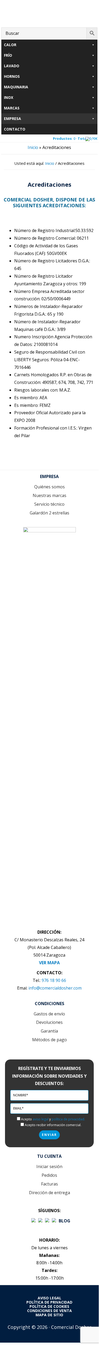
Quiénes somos (49, 487)
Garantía (49, 1031)
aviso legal (40, 1119)
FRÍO (8, 55)
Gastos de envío (49, 1014)
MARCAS (11, 107)
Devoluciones (49, 1022)
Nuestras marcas (49, 495)
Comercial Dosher (49, 13)
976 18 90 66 (54, 980)
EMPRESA (12, 118)
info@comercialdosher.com (55, 988)
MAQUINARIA (16, 86)
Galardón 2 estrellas (49, 513)
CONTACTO (14, 129)
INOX (8, 97)
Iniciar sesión (49, 1166)
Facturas (49, 1184)
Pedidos (49, 1175)
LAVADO (11, 65)
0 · (75, 138)
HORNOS (12, 76)
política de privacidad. (68, 1119)
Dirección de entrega (49, 1192)
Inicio (33, 147)
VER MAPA (49, 963)
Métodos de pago (49, 1040)
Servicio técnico (49, 504)
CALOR (10, 44)
